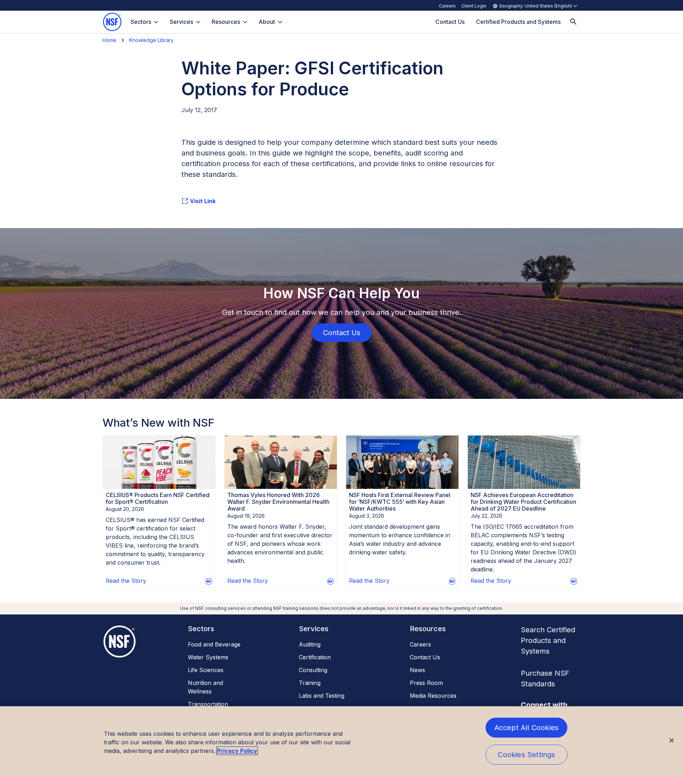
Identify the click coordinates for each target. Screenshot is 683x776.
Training (310, 682)
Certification (315, 657)
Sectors (141, 21)
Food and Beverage (214, 644)
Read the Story (126, 580)
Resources (226, 21)
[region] (341, 741)
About (267, 21)
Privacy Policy (237, 750)
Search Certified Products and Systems (548, 640)
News (417, 670)
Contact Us (425, 657)
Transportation (208, 704)
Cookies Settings (526, 754)
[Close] (671, 740)
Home (109, 40)
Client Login (473, 6)
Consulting (313, 670)
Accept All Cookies (526, 727)
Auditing (310, 644)
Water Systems (208, 657)
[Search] (573, 22)
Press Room (426, 682)
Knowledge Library (151, 40)
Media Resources (433, 695)
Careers (447, 6)
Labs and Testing (321, 695)
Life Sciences (205, 670)
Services (181, 21)
